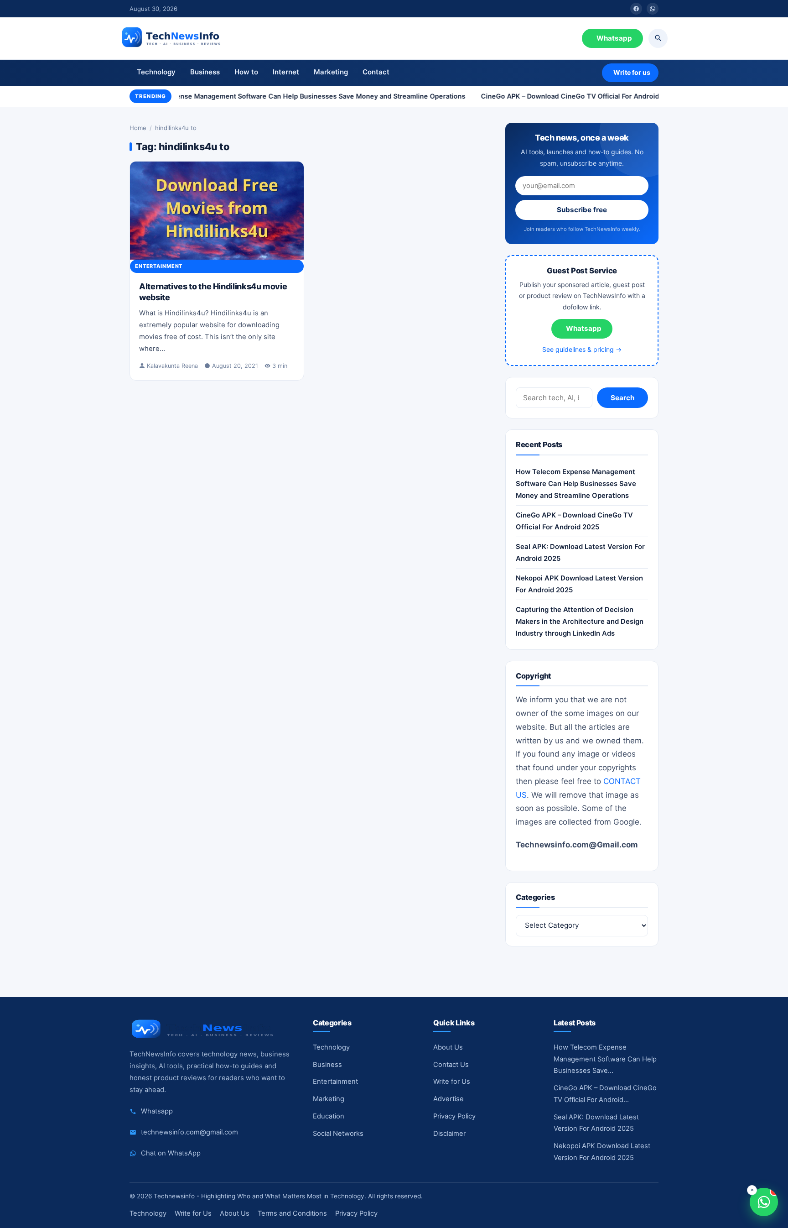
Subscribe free (582, 210)
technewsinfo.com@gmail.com (189, 1132)
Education (328, 1116)
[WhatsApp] (652, 9)
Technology (156, 72)
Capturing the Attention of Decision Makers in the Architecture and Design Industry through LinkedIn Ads (579, 622)
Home (138, 127)
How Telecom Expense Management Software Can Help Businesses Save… (605, 1059)
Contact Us (451, 1065)
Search (622, 398)
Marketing (331, 72)
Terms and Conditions (292, 1213)
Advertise (448, 1099)
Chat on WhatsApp (171, 1153)
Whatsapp (614, 38)
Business (205, 72)
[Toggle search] (658, 38)
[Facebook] (636, 9)
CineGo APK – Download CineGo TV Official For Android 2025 (572, 96)
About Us (448, 1047)
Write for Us (451, 1081)
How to (246, 72)
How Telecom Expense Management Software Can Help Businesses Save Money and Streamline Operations (284, 96)
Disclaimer (449, 1133)
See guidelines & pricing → (582, 349)
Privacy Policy (454, 1116)
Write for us (631, 72)
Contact (376, 72)
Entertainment (158, 266)
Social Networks (338, 1133)
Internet (286, 72)
